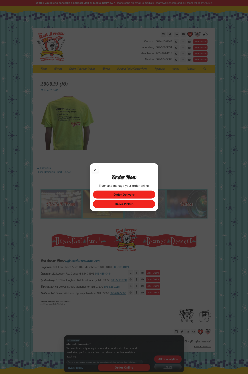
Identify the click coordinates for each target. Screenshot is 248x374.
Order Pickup (124, 204)
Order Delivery (124, 194)
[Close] (95, 169)
